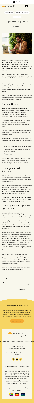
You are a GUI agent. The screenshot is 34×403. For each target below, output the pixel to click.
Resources (20, 341)
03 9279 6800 (17, 355)
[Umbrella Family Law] (8, 6)
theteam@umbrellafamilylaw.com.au (17, 353)
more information (12, 262)
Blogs (13, 341)
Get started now (17, 321)
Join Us (27, 341)
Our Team (6, 341)
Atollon (27, 366)
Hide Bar (29, 2)
